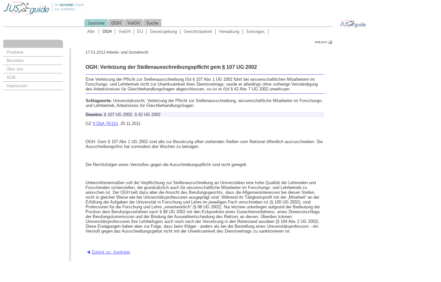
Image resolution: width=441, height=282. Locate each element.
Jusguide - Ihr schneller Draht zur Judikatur (65, 8)
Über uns (14, 69)
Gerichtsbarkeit (198, 31)
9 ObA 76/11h (105, 123)
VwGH (133, 23)
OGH (116, 23)
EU (140, 31)
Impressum (16, 85)
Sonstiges (255, 31)
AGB (10, 77)
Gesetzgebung (163, 31)
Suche (152, 23)
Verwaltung (229, 31)
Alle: (91, 31)
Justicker (96, 23)
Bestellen (15, 60)
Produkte (14, 52)
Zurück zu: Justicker (111, 252)
